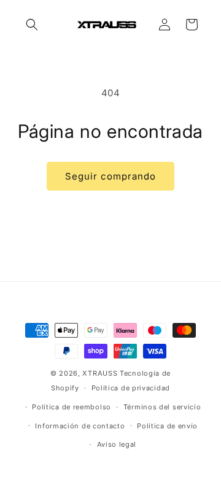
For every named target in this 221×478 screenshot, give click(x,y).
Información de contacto (80, 426)
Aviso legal (117, 444)
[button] (31, 24)
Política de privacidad (130, 388)
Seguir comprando (110, 176)
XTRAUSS (99, 373)
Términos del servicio (162, 407)
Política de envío (167, 426)
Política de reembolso (71, 407)
